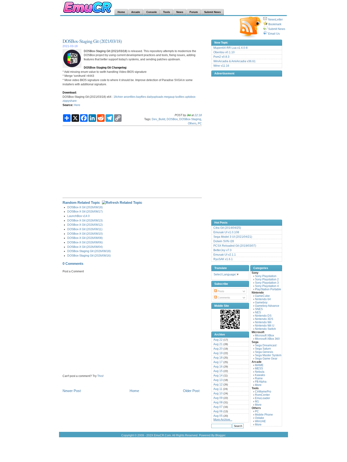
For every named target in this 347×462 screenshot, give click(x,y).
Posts (220, 291)
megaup (169, 96)
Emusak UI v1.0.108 (226, 232)
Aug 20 (218, 348)
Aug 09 (218, 398)
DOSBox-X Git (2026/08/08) (85, 237)
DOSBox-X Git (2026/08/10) (85, 233)
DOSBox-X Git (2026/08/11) (84, 229)
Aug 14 (218, 375)
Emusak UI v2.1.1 (224, 254)
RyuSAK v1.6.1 (223, 259)
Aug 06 (218, 411)
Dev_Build (158, 119)
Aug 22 (218, 339)
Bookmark (274, 24)
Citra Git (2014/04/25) (227, 227)
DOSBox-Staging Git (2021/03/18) (92, 41)
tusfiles (179, 96)
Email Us (274, 33)
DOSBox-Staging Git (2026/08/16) (89, 255)
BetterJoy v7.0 (222, 250)
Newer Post (72, 391)
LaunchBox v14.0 (78, 215)
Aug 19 (218, 353)
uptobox (190, 96)
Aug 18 (218, 357)
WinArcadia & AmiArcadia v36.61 (234, 61)
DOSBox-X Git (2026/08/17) (85, 211)
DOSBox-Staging (190, 119)
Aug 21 (218, 344)
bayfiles (141, 96)
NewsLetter (275, 19)
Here (77, 104)
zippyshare (70, 100)
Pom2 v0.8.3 (221, 56)
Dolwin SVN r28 (223, 241)
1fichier (118, 96)
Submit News (276, 29)
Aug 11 (217, 389)
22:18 (198, 115)
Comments (223, 297)
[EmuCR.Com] (230, 319)
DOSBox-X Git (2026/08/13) (85, 220)
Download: (70, 92)
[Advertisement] (148, 27)
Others (192, 123)
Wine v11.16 (221, 65)
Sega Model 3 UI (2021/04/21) (232, 236)
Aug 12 (218, 384)
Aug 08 (218, 402)
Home (134, 391)
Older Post (191, 391)
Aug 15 (218, 371)
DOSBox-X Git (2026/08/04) (85, 246)
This (100, 375)
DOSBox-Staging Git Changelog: (105, 67)
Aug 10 (218, 393)
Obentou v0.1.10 (224, 52)
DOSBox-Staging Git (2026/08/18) (89, 251)
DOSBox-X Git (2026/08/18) (85, 207)
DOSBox (172, 119)
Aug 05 (218, 415)
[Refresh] (122, 202)
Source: (68, 104)
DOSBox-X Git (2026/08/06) (85, 242)
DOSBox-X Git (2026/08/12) (85, 224)
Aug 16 (218, 366)
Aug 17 (218, 362)
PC (200, 123)
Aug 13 (218, 380)
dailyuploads (155, 96)
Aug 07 (218, 407)
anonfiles (129, 96)
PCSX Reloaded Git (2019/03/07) (234, 245)
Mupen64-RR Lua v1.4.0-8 (230, 47)
